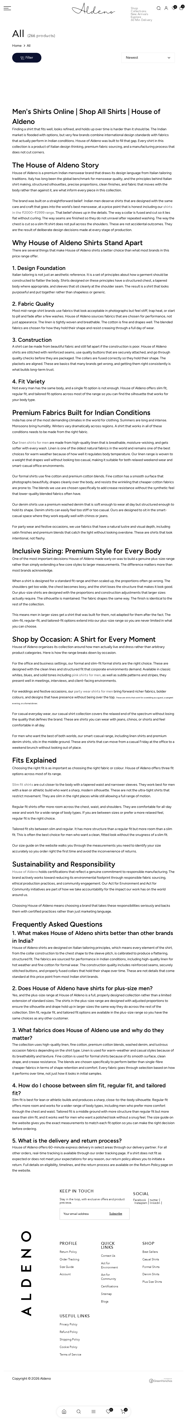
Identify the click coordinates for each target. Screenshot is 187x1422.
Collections (138, 11)
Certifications (109, 1286)
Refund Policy (69, 1332)
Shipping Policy (70, 1339)
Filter (29, 57)
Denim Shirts (150, 1274)
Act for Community (108, 1277)
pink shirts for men (86, 675)
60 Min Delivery (141, 20)
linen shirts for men (34, 443)
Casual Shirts (150, 1259)
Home (17, 46)
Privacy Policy (68, 1324)
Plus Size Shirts (152, 1281)
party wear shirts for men (93, 691)
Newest (132, 57)
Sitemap (106, 1294)
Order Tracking (69, 1259)
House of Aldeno (25, 872)
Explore (136, 17)
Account (65, 1274)
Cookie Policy (68, 1347)
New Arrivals (139, 14)
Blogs (104, 1301)
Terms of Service (70, 1354)
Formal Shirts (150, 1267)
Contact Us (108, 1255)
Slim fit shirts (22, 785)
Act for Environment (109, 1265)
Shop (134, 8)
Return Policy (68, 1252)
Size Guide (67, 1267)
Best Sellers (150, 1252)
